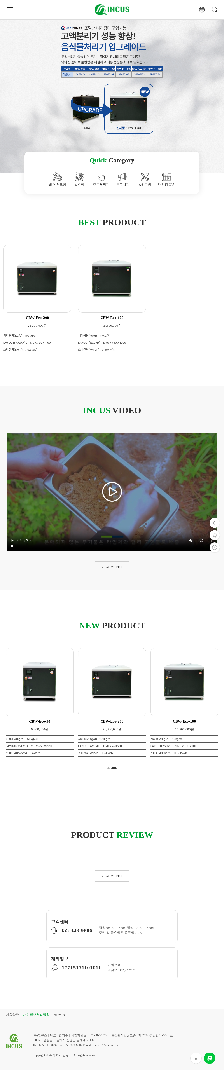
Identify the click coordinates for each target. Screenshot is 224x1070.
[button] (7, 85)
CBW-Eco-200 (37, 318)
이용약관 (12, 1014)
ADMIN (59, 1014)
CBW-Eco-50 (112, 721)
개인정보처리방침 (36, 1014)
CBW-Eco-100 (112, 318)
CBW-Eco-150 (39, 721)
